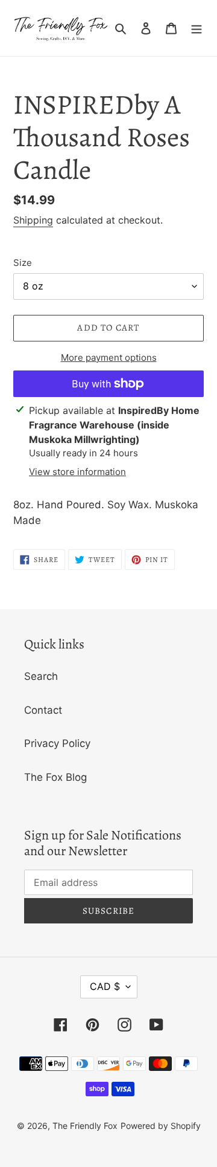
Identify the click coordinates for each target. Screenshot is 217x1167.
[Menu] (196, 28)
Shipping (33, 220)
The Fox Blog (55, 777)
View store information (77, 471)
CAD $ (105, 986)
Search (41, 676)
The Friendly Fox (85, 1125)
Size (22, 262)
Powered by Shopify (161, 1125)
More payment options (109, 357)
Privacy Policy (57, 743)
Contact (43, 710)
